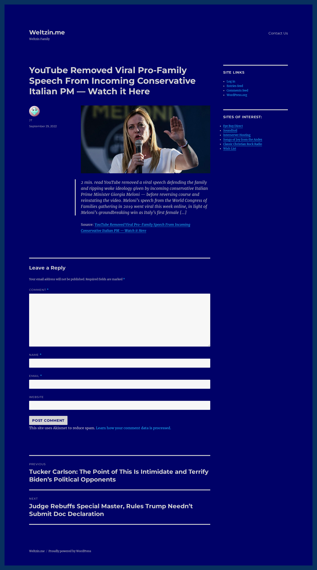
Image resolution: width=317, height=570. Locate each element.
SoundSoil (230, 130)
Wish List (229, 148)
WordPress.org (237, 95)
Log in (231, 81)
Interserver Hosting (237, 135)
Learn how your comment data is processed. (133, 428)
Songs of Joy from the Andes (242, 139)
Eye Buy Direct (233, 126)
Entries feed (235, 86)
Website (36, 397)
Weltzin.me (47, 32)
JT (30, 120)
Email (35, 376)
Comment (39, 290)
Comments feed (237, 90)
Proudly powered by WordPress (70, 551)
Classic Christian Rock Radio (242, 144)
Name (35, 355)
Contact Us (278, 33)
